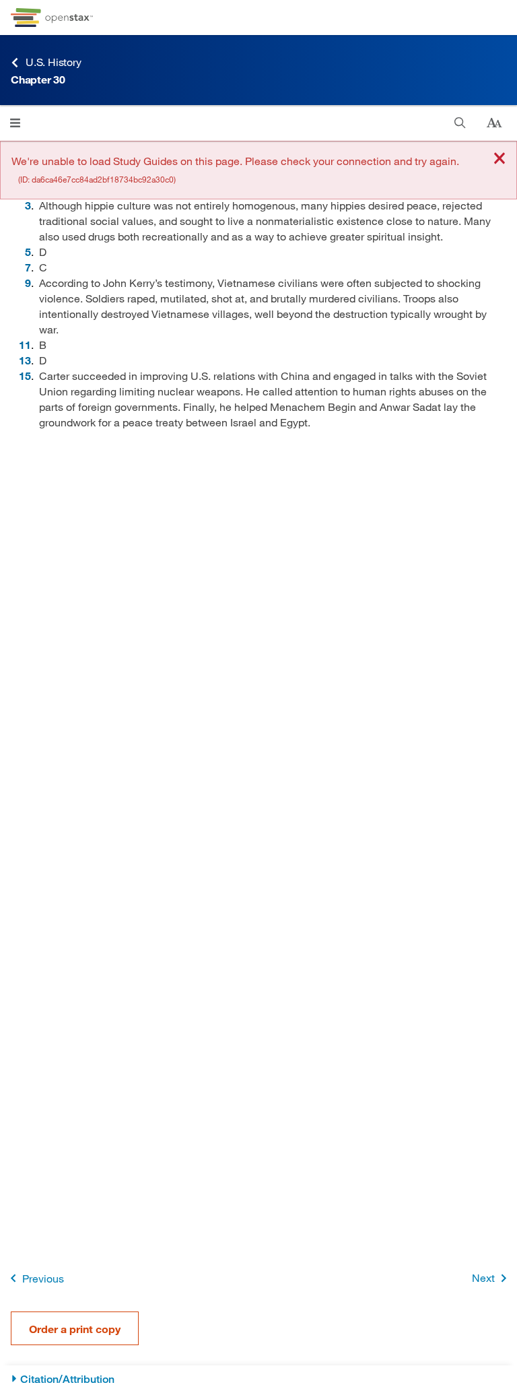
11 (25, 344)
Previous (43, 1278)
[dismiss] (499, 159)
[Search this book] (460, 123)
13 (25, 360)
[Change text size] (494, 123)
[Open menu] (15, 123)
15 (25, 375)
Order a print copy (74, 1328)
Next (483, 1277)
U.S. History (53, 61)
